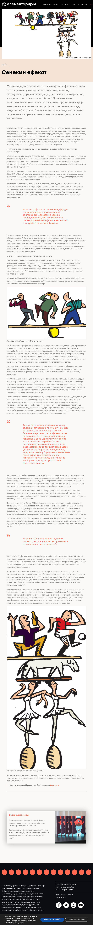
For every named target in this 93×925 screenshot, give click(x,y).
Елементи (54, 785)
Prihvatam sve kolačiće (52, 919)
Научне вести (68, 4)
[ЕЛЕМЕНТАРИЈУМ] (20, 4)
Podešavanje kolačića (77, 919)
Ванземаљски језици (19, 815)
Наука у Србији (50, 4)
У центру (82, 4)
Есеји (4, 64)
